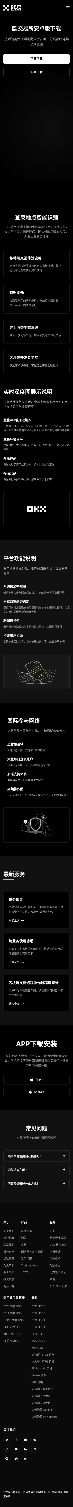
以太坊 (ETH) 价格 (43, 1361)
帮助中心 (55, 1265)
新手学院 (26, 1258)
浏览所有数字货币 (32, 1251)
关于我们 (8, 1231)
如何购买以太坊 (41, 1403)
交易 (23, 1244)
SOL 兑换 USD (12, 1327)
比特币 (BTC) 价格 (43, 1354)
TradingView (29, 1265)
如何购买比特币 (41, 1396)
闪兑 (23, 1237)
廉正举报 (8, 1272)
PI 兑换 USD (11, 1340)
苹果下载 (36, 58)
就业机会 (8, 1237)
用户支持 (55, 1258)
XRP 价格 (37, 1382)
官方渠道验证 (58, 1272)
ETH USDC (39, 1313)
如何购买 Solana (42, 1409)
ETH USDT (38, 1327)
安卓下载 (36, 72)
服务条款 (8, 1251)
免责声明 (8, 1265)
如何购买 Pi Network (45, 1416)
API (52, 1231)
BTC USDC (39, 1306)
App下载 (8, 1286)
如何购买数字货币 (42, 1389)
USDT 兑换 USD (13, 1320)
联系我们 (8, 1244)
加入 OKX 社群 (59, 1286)
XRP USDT (38, 1347)
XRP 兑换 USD (12, 1334)
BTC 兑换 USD (12, 1306)
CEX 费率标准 (58, 1244)
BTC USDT (38, 1320)
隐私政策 (8, 1258)
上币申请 (55, 1251)
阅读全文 (14, 920)
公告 (52, 1279)
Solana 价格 (39, 1375)
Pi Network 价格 (42, 1368)
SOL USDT (38, 1340)
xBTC (24, 1272)
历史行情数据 (58, 1237)
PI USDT (37, 1334)
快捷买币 (26, 1231)
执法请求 (8, 1279)
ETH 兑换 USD (12, 1313)
